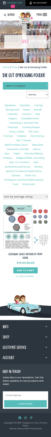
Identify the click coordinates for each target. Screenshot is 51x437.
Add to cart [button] (25, 270)
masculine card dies (18, 149)
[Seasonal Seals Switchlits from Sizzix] (25, 227)
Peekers (7, 158)
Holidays (21, 136)
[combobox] (25, 84)
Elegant (12, 118)
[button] (25, 276)
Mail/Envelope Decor (16, 144)
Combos (26, 114)
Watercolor (28, 184)
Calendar (12, 114)
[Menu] (45, 15)
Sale (36, 162)
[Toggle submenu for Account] (46, 357)
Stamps (16, 175)
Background (12, 109)
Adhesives (10, 105)
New (7, 153)
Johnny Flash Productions (29, 428)
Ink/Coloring (37, 136)
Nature (37, 149)
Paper (16, 153)
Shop (14, 67)
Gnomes (8, 136)
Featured (13, 127)
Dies (37, 114)
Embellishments (30, 118)
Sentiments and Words (17, 166)
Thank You (30, 175)
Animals (38, 105)
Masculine (37, 144)
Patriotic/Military (33, 153)
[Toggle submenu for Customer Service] (46, 347)
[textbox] (25, 86)
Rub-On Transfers (19, 162)
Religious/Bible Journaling (30, 158)
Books (26, 109)
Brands (38, 109)
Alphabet (25, 105)
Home (6, 67)
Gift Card (33, 131)
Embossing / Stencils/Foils (23, 123)
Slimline (38, 166)
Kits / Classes (23, 140)
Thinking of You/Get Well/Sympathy (24, 179)
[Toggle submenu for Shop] (46, 337)
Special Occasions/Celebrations (24, 171)
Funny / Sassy (16, 131)
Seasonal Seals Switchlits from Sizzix (25, 256)
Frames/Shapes (31, 127)
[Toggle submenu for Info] (46, 326)
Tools (15, 184)
